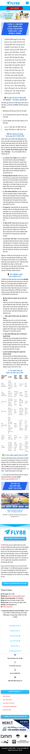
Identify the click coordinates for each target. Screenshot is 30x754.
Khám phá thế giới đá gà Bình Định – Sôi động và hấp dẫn (15, 511)
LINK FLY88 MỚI (14, 8)
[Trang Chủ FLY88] (13, 3)
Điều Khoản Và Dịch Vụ (8, 703)
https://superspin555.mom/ (9, 479)
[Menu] (27, 3)
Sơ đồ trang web (7, 607)
